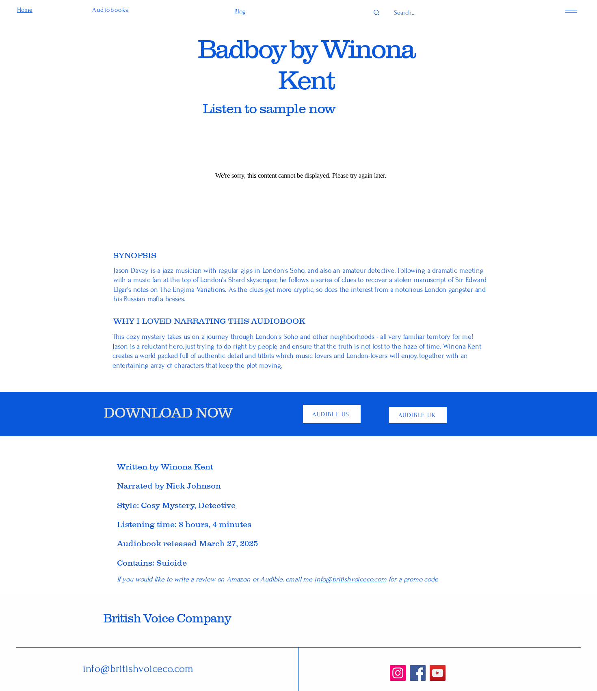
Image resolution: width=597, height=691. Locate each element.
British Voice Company (167, 618)
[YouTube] (438, 673)
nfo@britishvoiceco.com (351, 579)
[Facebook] (418, 673)
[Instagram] (398, 673)
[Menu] (571, 11)
